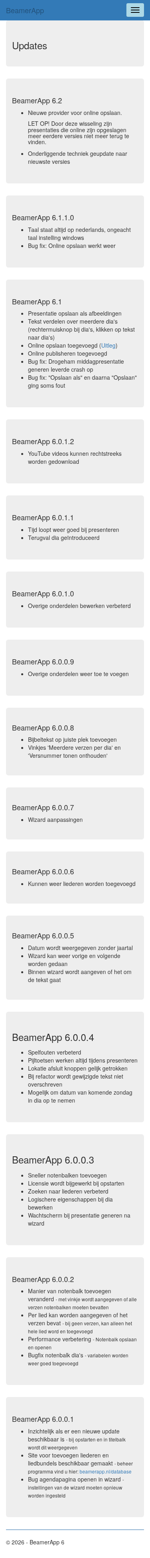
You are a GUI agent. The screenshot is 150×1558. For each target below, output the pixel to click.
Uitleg (108, 345)
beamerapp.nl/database (106, 1471)
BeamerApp (25, 10)
